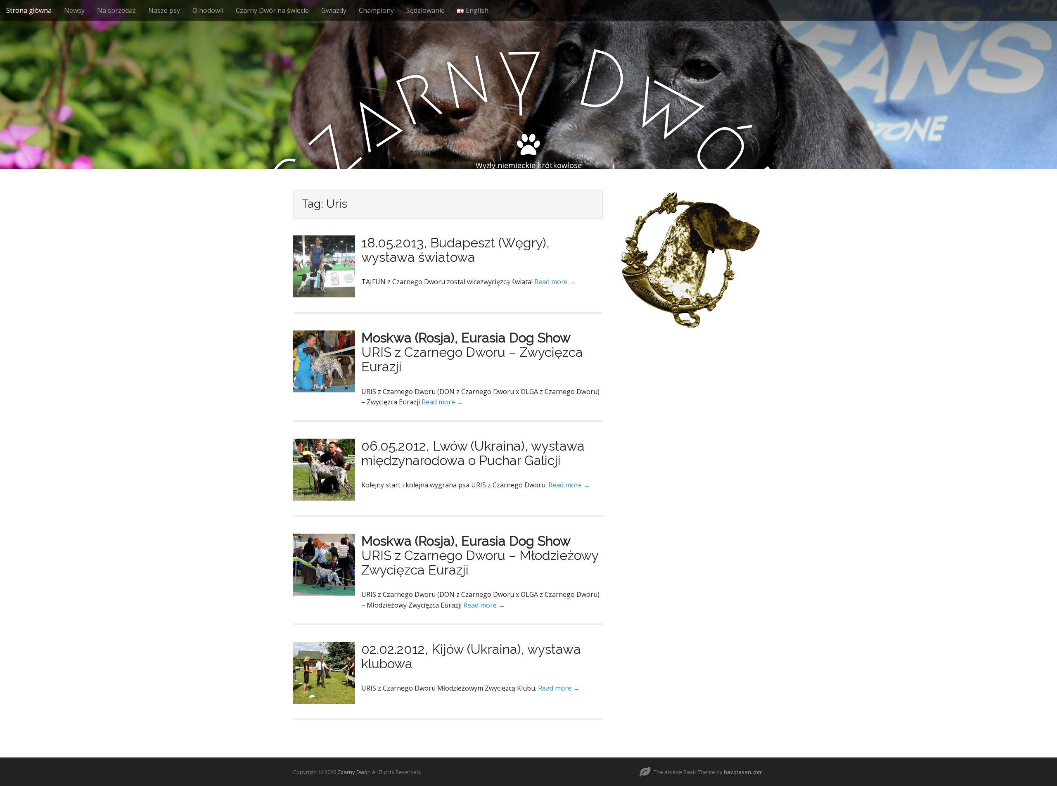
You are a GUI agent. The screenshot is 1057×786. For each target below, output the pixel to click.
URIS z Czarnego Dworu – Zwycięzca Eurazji (472, 359)
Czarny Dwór (353, 772)
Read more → (555, 281)
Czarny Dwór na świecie (272, 10)
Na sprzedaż (116, 10)
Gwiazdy (333, 10)
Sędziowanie (425, 10)
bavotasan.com (743, 772)
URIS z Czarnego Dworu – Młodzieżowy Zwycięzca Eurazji (479, 562)
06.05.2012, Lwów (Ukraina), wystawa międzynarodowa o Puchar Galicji (473, 453)
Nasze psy (164, 10)
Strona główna (29, 10)
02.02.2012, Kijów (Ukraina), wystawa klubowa (471, 656)
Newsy (74, 10)
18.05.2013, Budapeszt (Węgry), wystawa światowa (455, 250)
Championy (376, 10)
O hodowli (207, 10)
